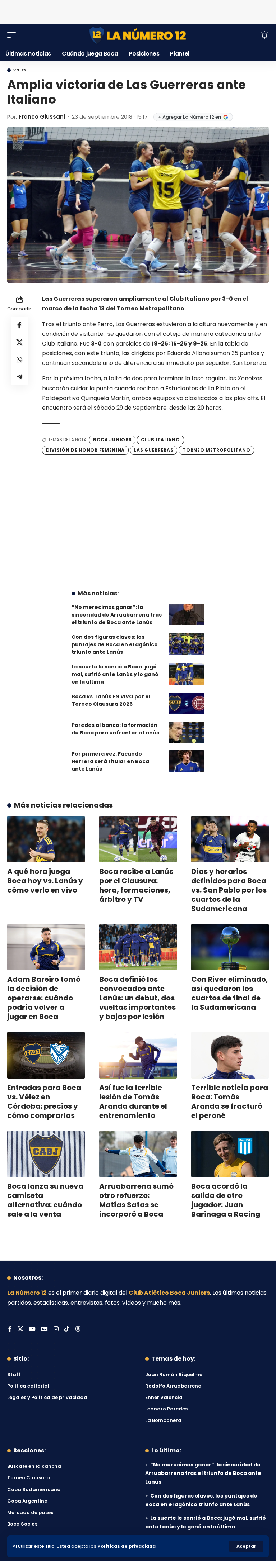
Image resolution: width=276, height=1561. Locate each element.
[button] (246, 1546)
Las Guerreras (153, 450)
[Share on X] (19, 342)
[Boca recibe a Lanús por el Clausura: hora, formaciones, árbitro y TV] (138, 839)
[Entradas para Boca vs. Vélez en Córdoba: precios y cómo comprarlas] (46, 1055)
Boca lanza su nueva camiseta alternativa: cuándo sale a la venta (45, 1200)
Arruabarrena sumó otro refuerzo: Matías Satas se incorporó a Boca (136, 1200)
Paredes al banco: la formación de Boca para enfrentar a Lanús (115, 729)
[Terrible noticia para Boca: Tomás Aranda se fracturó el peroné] (230, 1055)
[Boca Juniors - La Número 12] (138, 35)
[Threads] (78, 1329)
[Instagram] (56, 1329)
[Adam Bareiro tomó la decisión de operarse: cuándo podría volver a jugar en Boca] (46, 947)
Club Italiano (160, 440)
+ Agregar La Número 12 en (189, 117)
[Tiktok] (66, 1329)
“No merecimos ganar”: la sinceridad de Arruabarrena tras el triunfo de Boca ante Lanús (117, 615)
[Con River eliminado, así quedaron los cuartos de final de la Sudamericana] (230, 947)
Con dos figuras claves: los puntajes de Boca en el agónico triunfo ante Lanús (115, 644)
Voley (20, 70)
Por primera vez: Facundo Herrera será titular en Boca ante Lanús (110, 761)
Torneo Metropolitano (216, 450)
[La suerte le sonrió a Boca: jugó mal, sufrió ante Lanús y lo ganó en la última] (186, 674)
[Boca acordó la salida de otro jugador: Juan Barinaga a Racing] (230, 1154)
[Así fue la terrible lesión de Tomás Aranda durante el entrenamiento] (138, 1055)
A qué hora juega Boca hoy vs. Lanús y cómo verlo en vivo (45, 880)
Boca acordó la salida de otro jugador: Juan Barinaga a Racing (225, 1200)
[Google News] (44, 1329)
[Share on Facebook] (19, 325)
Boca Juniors (112, 440)
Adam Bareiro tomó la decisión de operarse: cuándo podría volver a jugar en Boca (43, 998)
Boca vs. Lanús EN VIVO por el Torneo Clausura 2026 (111, 700)
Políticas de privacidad (126, 1546)
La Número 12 (27, 1293)
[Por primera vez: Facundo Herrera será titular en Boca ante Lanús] (186, 761)
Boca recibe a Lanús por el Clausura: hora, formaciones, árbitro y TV (136, 885)
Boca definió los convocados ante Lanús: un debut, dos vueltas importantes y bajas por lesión (137, 998)
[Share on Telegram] (19, 376)
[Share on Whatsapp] (19, 359)
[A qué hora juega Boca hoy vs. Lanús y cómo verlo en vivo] (46, 839)
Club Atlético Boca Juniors (169, 1293)
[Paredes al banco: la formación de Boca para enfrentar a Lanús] (186, 732)
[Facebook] (10, 1329)
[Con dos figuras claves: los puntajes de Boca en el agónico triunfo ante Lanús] (186, 644)
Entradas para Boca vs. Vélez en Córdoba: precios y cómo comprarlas (44, 1101)
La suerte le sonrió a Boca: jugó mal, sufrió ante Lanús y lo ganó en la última (115, 674)
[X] (20, 1329)
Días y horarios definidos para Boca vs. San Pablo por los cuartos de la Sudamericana (229, 890)
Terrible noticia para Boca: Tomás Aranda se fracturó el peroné (229, 1101)
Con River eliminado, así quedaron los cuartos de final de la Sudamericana (229, 993)
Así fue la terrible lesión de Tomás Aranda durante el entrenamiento (133, 1101)
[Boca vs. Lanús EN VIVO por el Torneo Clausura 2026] (186, 703)
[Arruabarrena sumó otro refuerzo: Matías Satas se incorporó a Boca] (138, 1154)
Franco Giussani (42, 116)
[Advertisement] (138, 11)
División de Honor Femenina (85, 450)
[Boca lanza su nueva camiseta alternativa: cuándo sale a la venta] (46, 1154)
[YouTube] (32, 1329)
